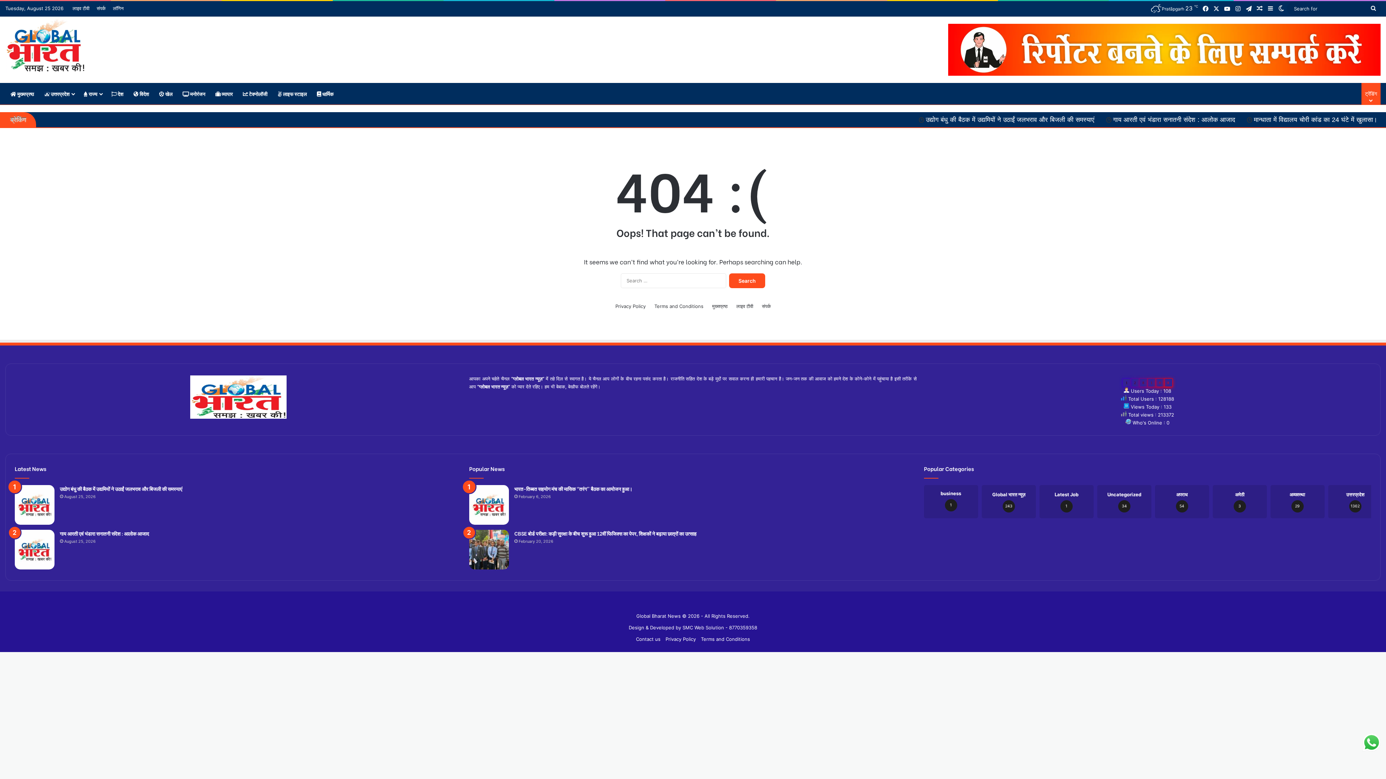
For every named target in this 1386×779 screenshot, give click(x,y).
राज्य (92, 93)
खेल (168, 93)
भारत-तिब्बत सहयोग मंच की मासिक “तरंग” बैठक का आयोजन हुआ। (573, 488)
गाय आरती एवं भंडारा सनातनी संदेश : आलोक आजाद (1104, 120)
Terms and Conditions (678, 306)
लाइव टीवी (81, 8)
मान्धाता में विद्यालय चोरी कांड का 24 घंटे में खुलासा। (1246, 120)
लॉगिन (118, 8)
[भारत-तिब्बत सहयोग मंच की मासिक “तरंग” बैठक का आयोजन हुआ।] (489, 505)
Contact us (648, 639)
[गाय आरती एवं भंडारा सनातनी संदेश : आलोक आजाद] (35, 549)
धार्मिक (327, 93)
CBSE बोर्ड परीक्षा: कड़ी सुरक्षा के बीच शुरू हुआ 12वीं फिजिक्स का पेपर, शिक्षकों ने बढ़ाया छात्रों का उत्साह (605, 533)
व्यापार (227, 93)
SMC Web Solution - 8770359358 (720, 627)
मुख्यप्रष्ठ (25, 93)
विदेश (144, 93)
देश (120, 93)
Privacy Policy (630, 306)
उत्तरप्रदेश (60, 93)
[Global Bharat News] (45, 45)
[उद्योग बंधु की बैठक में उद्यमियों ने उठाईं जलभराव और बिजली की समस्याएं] (35, 505)
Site (698, 604)
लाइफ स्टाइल (294, 93)
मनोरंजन (197, 93)
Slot (688, 604)
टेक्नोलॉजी (257, 93)
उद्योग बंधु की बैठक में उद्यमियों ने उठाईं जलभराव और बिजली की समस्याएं (940, 120)
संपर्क (101, 8)
